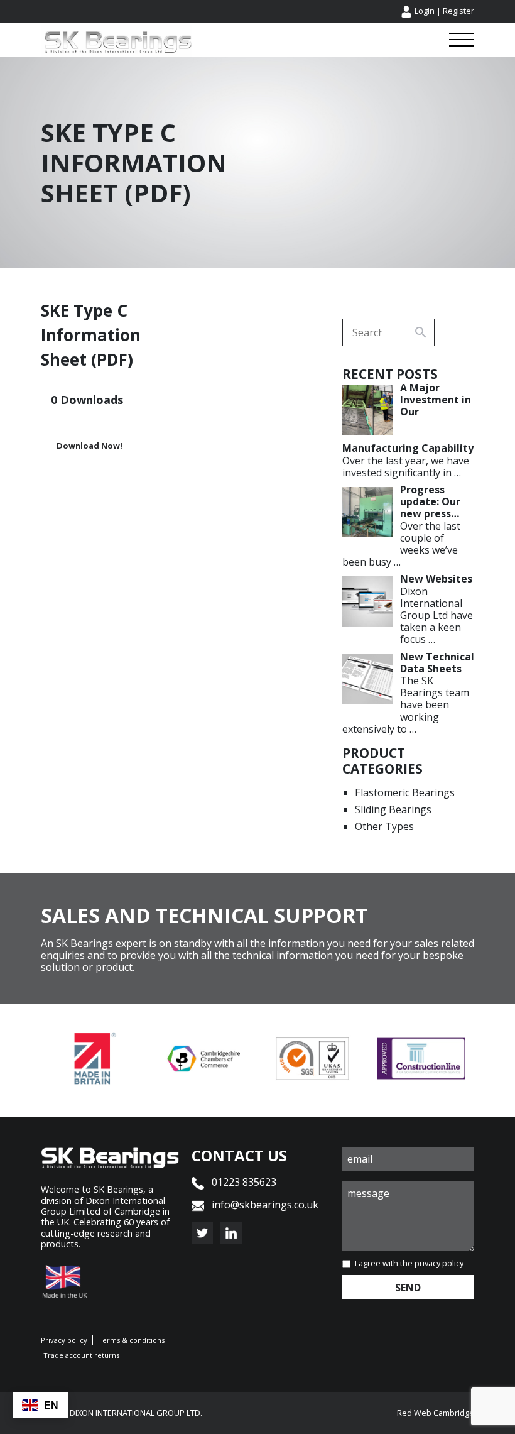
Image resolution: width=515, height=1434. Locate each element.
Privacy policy (64, 1340)
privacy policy (439, 1263)
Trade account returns (81, 1355)
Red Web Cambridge (435, 1412)
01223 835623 (242, 1182)
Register (458, 10)
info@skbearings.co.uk (265, 1205)
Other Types (384, 826)
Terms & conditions (131, 1340)
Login (425, 10)
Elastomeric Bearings (405, 792)
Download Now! (89, 445)
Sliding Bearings (393, 809)
